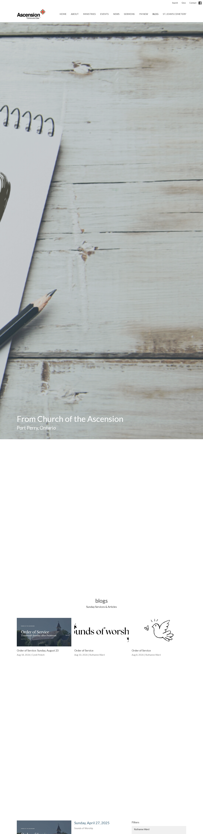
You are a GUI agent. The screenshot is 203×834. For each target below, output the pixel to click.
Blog (155, 14)
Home (63, 14)
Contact (192, 3)
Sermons (129, 14)
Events (104, 14)
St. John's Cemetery (174, 14)
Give (184, 3)
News (116, 14)
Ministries (89, 14)
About (75, 14)
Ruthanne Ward (141, 829)
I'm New (143, 14)
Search (175, 3)
